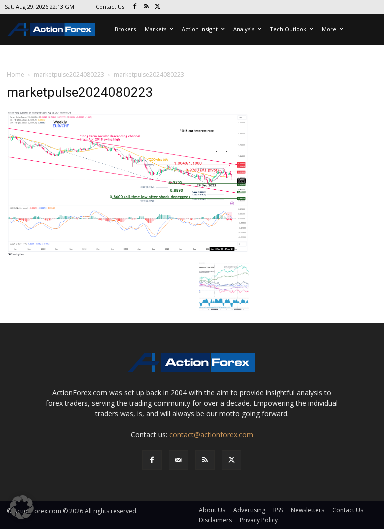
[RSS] (146, 7)
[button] (22, 507)
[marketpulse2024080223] (128, 182)
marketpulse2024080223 (69, 74)
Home (15, 74)
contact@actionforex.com (212, 434)
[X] (158, 7)
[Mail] (178, 460)
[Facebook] (135, 7)
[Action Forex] (51, 29)
